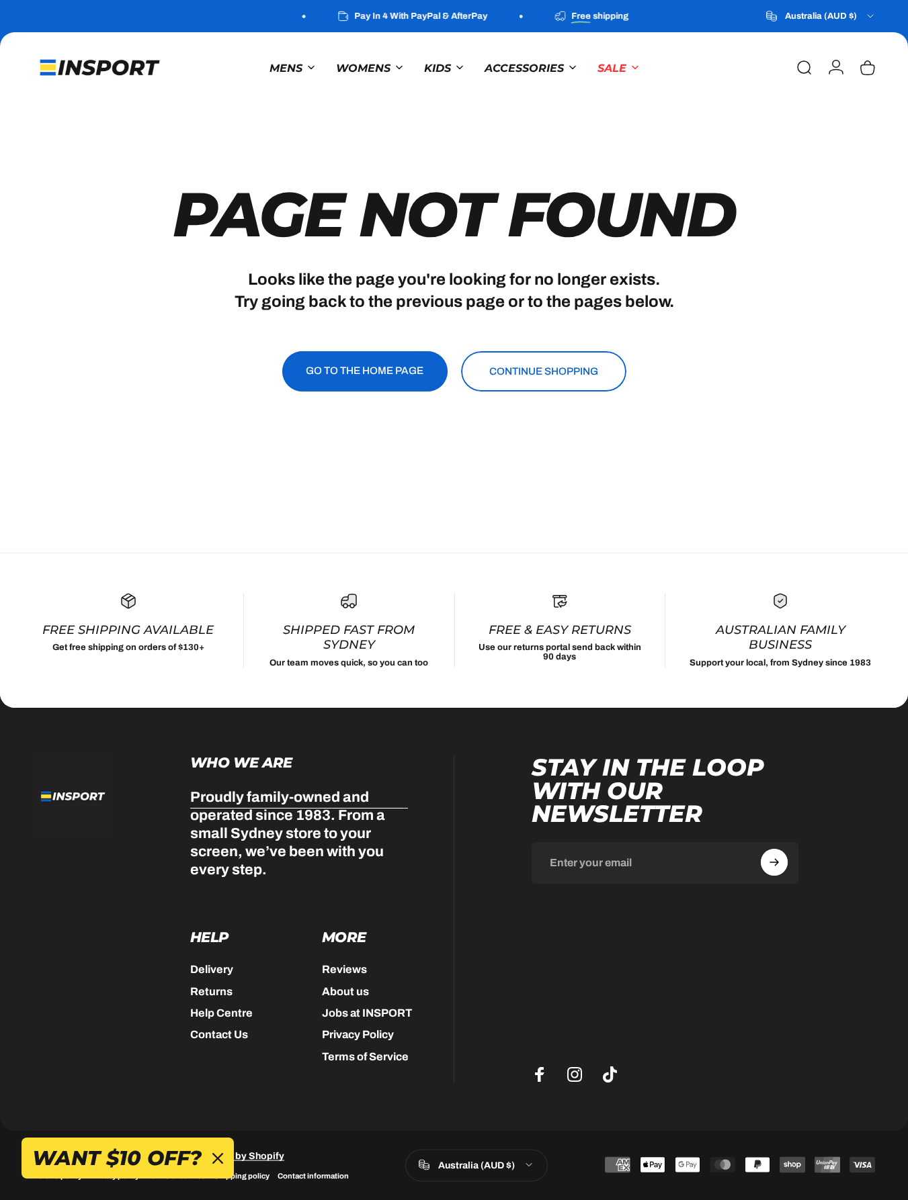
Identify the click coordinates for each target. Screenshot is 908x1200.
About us (345, 991)
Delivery (211, 969)
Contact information (313, 1175)
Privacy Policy (358, 1034)
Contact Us (219, 1034)
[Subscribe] (774, 862)
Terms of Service (365, 1056)
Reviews (344, 969)
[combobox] (821, 16)
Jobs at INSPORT (367, 1012)
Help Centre (221, 1012)
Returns (211, 991)
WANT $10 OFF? (117, 1158)
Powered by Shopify (238, 1155)
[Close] (217, 1158)
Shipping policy (242, 1175)
